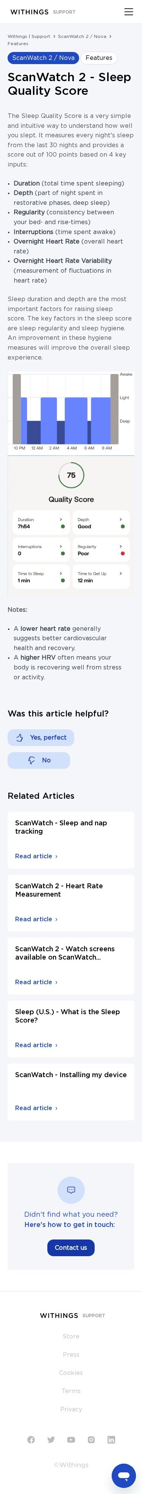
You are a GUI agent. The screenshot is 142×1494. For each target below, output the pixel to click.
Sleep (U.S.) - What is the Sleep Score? (67, 1016)
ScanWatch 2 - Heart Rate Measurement (59, 890)
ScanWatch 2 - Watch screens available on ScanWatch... (65, 953)
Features (18, 43)
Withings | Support (29, 36)
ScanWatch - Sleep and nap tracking (61, 827)
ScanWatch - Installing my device (71, 1075)
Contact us (71, 1248)
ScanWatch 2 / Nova (82, 36)
